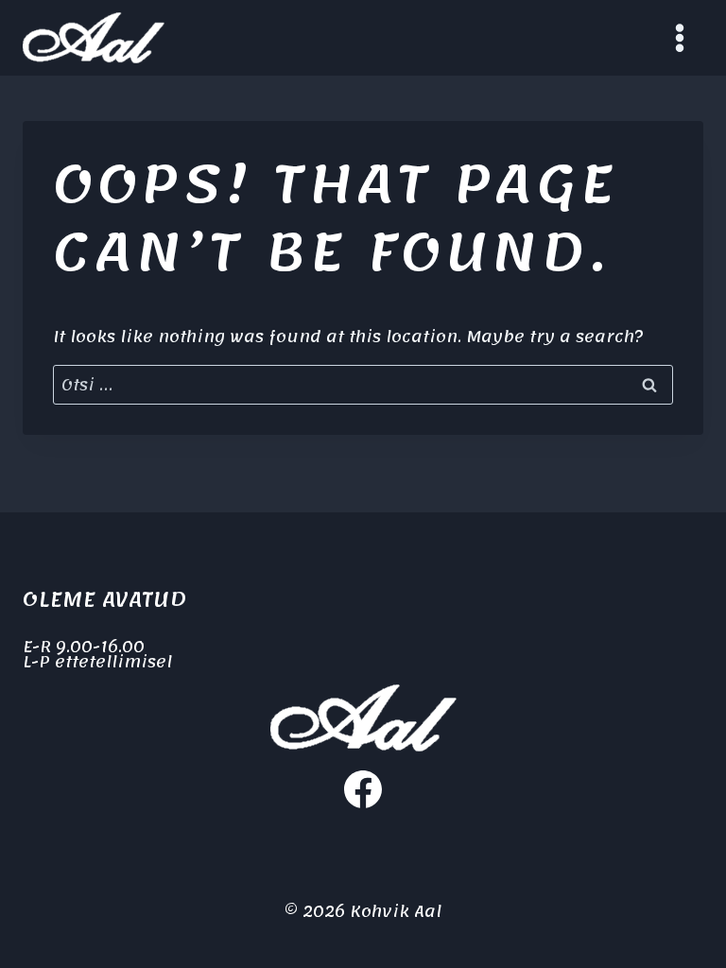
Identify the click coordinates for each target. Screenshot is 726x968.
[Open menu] (679, 37)
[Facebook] (363, 789)
